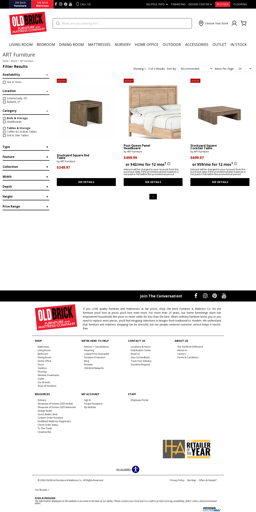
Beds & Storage (17, 118)
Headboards (14, 121)
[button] (213, 23)
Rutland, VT (13, 102)
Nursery (123, 44)
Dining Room (71, 44)
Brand (14, 60)
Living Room (21, 44)
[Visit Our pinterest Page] (65, 4)
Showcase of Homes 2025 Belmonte (57, 407)
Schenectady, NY (16, 98)
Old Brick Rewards (94, 368)
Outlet (219, 44)
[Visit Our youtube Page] (70, 4)
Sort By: (171, 68)
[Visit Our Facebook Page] (196, 296)
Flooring (240, 4)
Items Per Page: (224, 68)
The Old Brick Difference (190, 346)
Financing (178, 4)
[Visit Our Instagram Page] (205, 296)
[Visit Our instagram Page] (60, 4)
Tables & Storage (18, 128)
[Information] (168, 164)
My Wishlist (90, 407)
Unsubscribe (44, 432)
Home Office (147, 44)
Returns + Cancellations (96, 346)
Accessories (196, 44)
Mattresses (99, 44)
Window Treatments (48, 375)
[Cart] (243, 23)
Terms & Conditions (187, 357)
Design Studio (45, 410)
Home (5, 60)
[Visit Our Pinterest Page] (215, 296)
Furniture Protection (94, 357)
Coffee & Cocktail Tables (21, 131)
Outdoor (172, 44)
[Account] (234, 23)
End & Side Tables (17, 135)
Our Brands (42, 489)
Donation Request (140, 364)
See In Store (14, 82)
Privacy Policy (177, 480)
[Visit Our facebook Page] (56, 4)
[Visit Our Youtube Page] (224, 296)
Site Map (191, 480)
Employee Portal (139, 400)
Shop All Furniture (47, 385)
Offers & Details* (208, 480)
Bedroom (46, 44)
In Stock (223, 4)
